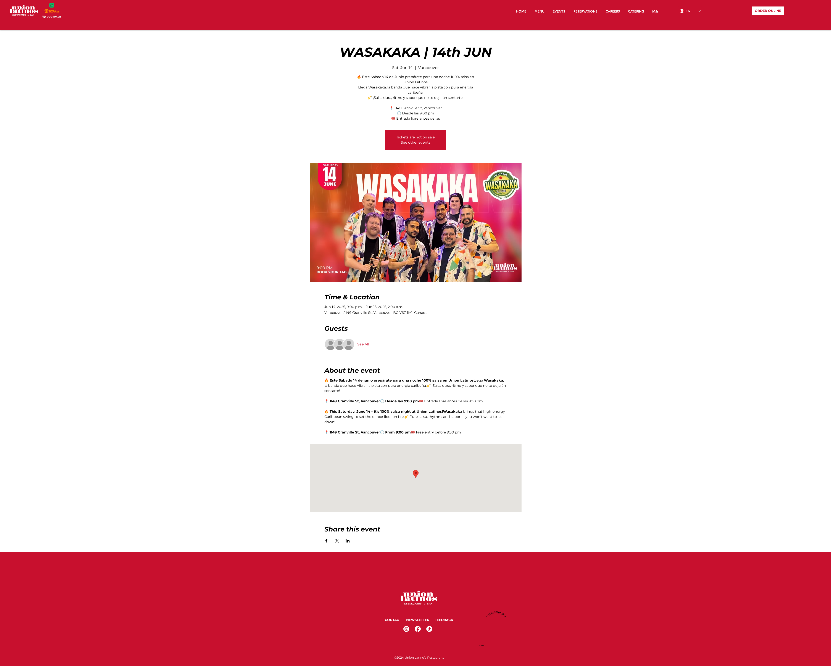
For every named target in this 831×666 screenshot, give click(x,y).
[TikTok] (429, 629)
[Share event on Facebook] (326, 540)
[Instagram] (406, 629)
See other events (415, 142)
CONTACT (393, 620)
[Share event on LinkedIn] (348, 540)
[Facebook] (418, 629)
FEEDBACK (444, 620)
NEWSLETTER (417, 620)
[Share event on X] (337, 540)
